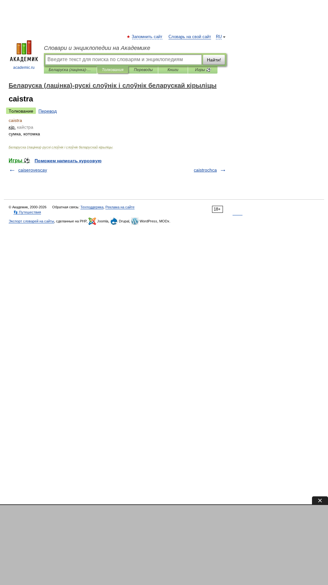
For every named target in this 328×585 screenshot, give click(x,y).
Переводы (143, 70)
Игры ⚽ (203, 70)
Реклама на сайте (120, 207)
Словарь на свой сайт (189, 37)
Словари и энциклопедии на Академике (97, 48)
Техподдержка (91, 207)
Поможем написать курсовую (68, 160)
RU (219, 37)
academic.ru (24, 67)
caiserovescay (32, 169)
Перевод (47, 111)
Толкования (112, 70)
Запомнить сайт (147, 37)
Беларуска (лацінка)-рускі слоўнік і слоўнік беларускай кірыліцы (70, 70)
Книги (173, 70)
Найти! (214, 59)
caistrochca (205, 169)
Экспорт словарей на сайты (31, 221)
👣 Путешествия (27, 212)
